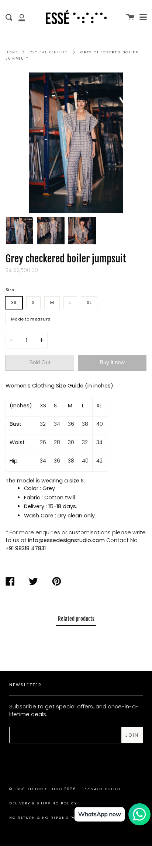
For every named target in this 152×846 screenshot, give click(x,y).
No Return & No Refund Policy (48, 817)
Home (12, 52)
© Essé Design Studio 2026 (42, 788)
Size (10, 290)
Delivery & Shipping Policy (43, 803)
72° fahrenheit (49, 52)
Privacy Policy (102, 788)
